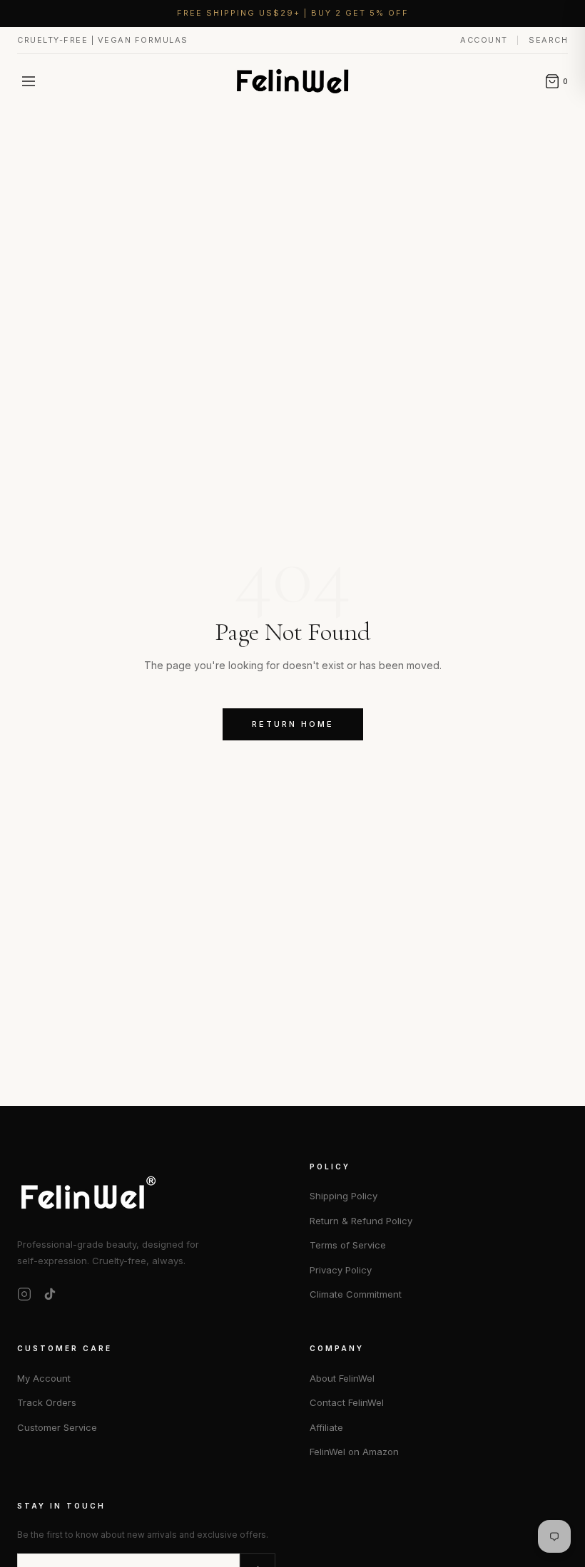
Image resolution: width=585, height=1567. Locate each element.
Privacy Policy (341, 1270)
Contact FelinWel (347, 1402)
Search (548, 40)
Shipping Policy (343, 1195)
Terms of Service (348, 1245)
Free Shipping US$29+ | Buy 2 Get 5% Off (293, 13)
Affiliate (326, 1427)
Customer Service (57, 1427)
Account (485, 40)
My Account (44, 1378)
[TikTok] (50, 1294)
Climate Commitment (356, 1294)
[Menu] (28, 81)
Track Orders (46, 1402)
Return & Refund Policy (361, 1220)
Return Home (293, 724)
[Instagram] (24, 1294)
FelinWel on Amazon (354, 1451)
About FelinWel (342, 1378)
